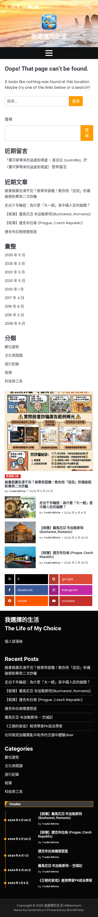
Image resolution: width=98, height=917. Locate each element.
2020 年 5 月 (15, 280)
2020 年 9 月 (15, 272)
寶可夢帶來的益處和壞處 (28, 166)
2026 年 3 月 (15, 263)
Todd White (17, 491)
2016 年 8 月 (14, 306)
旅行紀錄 (12, 363)
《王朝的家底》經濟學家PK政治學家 (34, 726)
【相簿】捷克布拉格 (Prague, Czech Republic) (44, 222)
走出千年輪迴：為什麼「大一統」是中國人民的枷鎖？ (47, 205)
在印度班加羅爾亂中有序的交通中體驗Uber (39, 734)
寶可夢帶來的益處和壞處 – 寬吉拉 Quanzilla (44, 160)
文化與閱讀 (14, 355)
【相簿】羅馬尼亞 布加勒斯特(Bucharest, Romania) (48, 214)
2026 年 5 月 (15, 254)
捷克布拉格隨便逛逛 (21, 231)
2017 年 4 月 (14, 297)
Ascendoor (36, 910)
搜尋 (8, 119)
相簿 (8, 372)
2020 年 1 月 (14, 289)
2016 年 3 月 (14, 314)
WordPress (75, 910)
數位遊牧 (12, 346)
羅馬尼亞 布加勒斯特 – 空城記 (29, 717)
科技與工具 (14, 381)
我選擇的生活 (49, 36)
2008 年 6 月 (15, 323)
